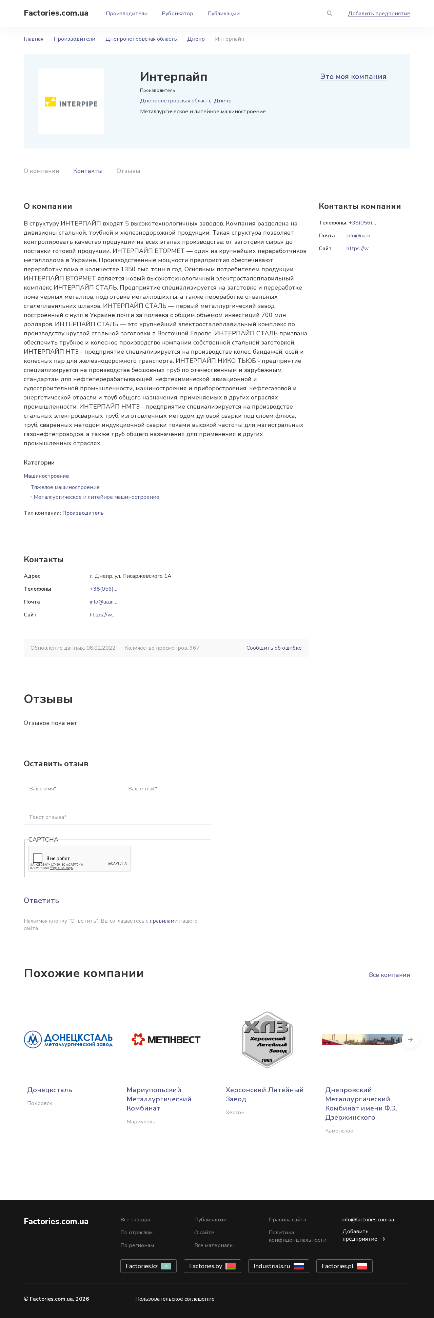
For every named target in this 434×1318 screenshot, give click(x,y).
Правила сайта (287, 1219)
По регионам (137, 1245)
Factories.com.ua (56, 12)
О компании (41, 171)
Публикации (224, 13)
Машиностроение (46, 476)
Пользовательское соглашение (175, 1299)
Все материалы (214, 1245)
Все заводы (135, 1219)
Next (410, 1039)
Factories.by (205, 1266)
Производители (126, 13)
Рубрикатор (177, 13)
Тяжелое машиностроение (65, 487)
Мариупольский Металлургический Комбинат (159, 1099)
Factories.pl (338, 1266)
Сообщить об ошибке (274, 648)
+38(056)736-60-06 (115, 589)
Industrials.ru (272, 1266)
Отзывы (128, 171)
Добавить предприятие (379, 13)
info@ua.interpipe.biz (114, 602)
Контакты (88, 171)
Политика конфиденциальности (298, 1236)
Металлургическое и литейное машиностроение (96, 497)
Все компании (389, 975)
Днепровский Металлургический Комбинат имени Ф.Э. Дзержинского (361, 1103)
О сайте (204, 1232)
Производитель (83, 513)
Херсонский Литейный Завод (265, 1094)
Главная (33, 39)
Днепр (196, 39)
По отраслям (136, 1232)
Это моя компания (353, 77)
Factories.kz (142, 1266)
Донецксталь (49, 1090)
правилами (164, 921)
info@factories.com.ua (368, 1219)
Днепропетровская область (141, 39)
